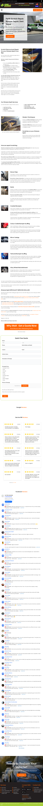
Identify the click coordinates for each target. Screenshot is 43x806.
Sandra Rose (7, 504)
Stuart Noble (7, 572)
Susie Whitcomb (8, 731)
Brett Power (7, 521)
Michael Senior (8, 536)
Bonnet (4, 371)
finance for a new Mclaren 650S (8, 302)
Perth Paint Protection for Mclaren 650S (26, 306)
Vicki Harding (7, 690)
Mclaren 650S (24, 315)
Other (4, 374)
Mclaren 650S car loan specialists (7, 304)
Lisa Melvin (7, 640)
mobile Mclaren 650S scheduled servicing (21, 296)
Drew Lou (7, 713)
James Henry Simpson (9, 560)
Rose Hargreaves (8, 684)
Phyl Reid (7, 646)
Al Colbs (6, 634)
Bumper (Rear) (6, 375)
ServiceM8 (14, 482)
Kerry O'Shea (7, 595)
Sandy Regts (7, 589)
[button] (2, 10)
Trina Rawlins (8, 525)
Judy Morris (7, 549)
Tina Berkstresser (8, 656)
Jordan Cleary (7, 601)
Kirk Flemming (8, 678)
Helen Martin (7, 612)
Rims (4, 380)
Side (4, 369)
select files (25, 385)
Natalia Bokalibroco (9, 725)
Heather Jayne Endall (9, 531)
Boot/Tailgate (6, 378)
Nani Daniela (7, 542)
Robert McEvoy (8, 607)
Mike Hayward (8, 618)
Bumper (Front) (6, 368)
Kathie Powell (8, 696)
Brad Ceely (7, 719)
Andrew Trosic (8, 583)
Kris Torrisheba (8, 578)
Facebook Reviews (25, 797)
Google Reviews (25, 795)
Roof (4, 372)
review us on (7, 501)
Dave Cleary (7, 736)
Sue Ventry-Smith (8, 509)
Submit (5, 396)
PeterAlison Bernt (8, 662)
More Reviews (21, 748)
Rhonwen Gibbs (8, 554)
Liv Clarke (7, 630)
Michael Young (8, 651)
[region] (21, 27)
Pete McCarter (8, 515)
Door (4, 377)
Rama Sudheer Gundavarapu (11, 702)
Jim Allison (7, 667)
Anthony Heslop (8, 624)
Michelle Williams (8, 673)
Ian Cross (7, 742)
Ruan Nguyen (8, 566)
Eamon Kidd (7, 707)
